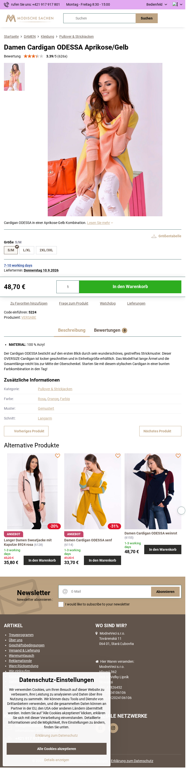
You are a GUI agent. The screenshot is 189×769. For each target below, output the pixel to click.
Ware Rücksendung (23, 666)
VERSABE (28, 317)
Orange (53, 399)
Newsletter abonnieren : (35, 600)
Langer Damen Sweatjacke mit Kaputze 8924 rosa (28, 542)
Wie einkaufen (19, 671)
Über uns (15, 640)
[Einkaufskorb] (167, 18)
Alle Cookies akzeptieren (56, 749)
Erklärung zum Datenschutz (132, 761)
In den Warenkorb (130, 286)
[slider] (33, 56)
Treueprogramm (21, 635)
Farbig (65, 399)
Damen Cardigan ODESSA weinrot (151, 533)
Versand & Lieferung (24, 650)
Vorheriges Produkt (29, 431)
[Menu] (179, 18)
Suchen (147, 18)
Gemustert (46, 408)
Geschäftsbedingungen (27, 645)
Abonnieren (165, 592)
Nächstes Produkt (157, 431)
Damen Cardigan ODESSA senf (88, 540)
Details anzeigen (56, 760)
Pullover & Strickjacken (55, 389)
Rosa (42, 399)
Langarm (45, 418)
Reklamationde (20, 661)
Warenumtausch (21, 656)
